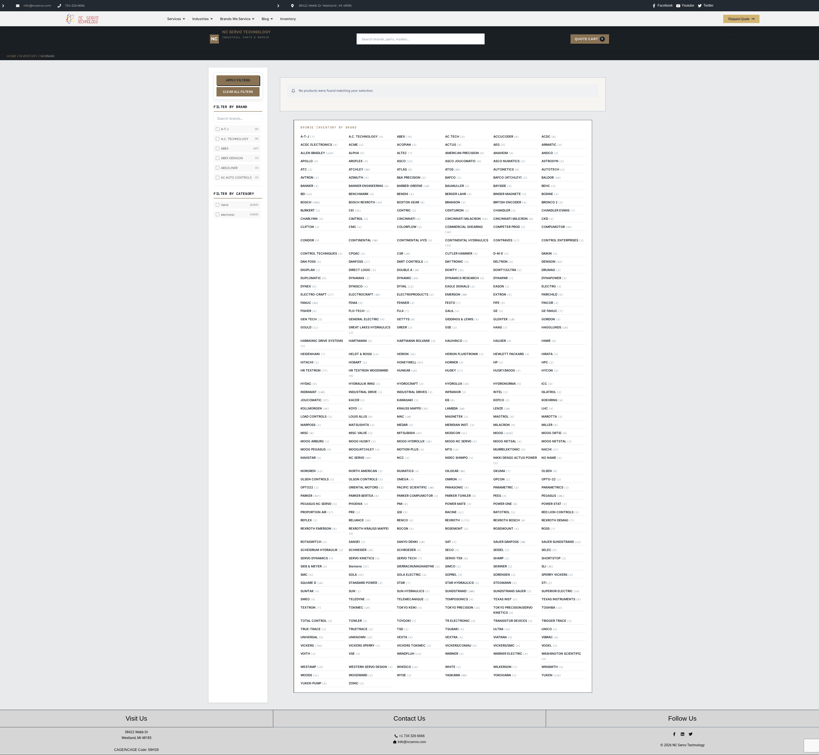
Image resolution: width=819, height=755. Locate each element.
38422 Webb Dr (136, 732)
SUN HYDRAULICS (413, 591)
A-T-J (307, 136)
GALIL (452, 311)
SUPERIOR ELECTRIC (560, 591)
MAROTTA (552, 416)
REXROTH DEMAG (558, 520)
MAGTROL (503, 416)
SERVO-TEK (456, 558)
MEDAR (405, 425)
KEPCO (501, 400)
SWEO (308, 599)
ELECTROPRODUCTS (415, 294)
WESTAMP (312, 667)
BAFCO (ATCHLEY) (510, 177)
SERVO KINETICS (364, 558)
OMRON (453, 479)
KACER (356, 400)
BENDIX (405, 194)
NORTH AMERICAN (365, 471)
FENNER (405, 303)
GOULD (309, 327)
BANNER (309, 186)
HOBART (358, 362)
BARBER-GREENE (413, 186)
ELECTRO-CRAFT (317, 294)
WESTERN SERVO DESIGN (370, 667)
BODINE (550, 194)
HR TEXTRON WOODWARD (368, 373)
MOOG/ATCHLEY (364, 449)
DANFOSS (359, 262)
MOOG (503, 433)
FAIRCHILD (552, 294)
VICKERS (311, 645)
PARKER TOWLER (460, 496)
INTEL (500, 392)
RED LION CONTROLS (560, 512)
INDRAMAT (313, 392)
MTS (452, 449)
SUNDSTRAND (460, 591)
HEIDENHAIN (313, 354)
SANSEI (357, 542)
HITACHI (310, 362)
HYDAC (309, 384)
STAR (403, 583)
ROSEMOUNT (506, 529)
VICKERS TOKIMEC (414, 645)
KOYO (355, 408)
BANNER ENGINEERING (369, 186)
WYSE (404, 675)
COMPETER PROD (509, 227)
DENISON (552, 262)
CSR (403, 253)
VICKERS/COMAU (461, 645)
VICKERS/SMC (506, 645)
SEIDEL (501, 550)
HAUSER (502, 341)
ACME (356, 145)
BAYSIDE (502, 186)
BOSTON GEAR (410, 202)
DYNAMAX (359, 278)
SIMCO (453, 566)
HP (498, 362)
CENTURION (457, 210)
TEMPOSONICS (459, 599)
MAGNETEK (456, 416)
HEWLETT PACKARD (511, 354)
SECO (452, 550)
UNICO (549, 629)
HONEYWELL (410, 362)
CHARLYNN (312, 219)
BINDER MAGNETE (509, 194)
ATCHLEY (359, 169)
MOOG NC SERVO (461, 441)
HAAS (500, 327)
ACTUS (453, 145)
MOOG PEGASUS (316, 449)
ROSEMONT (456, 529)
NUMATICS (408, 471)
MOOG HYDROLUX (414, 441)
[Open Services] (184, 18)
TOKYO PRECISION (462, 607)
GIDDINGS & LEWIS (462, 319)
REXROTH (457, 520)
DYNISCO (358, 286)
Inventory (28, 56)
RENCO (405, 520)
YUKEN (551, 675)
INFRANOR (455, 392)
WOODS (310, 675)
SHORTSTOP (554, 558)
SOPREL (453, 575)
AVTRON (310, 177)
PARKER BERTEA (364, 496)
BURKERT (310, 210)
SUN (355, 591)
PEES (499, 496)
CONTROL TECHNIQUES (321, 253)
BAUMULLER (457, 186)
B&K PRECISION (411, 177)
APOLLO (309, 161)
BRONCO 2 (552, 202)
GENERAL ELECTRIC (366, 319)
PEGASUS (553, 496)
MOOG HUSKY (362, 441)
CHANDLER (504, 210)
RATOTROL (504, 512)
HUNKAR (407, 370)
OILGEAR (455, 471)
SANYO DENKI (411, 542)
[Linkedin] (682, 734)
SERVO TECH (409, 558)
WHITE (453, 667)
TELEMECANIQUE (413, 599)
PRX (354, 512)
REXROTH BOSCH (509, 520)
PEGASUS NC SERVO (319, 504)
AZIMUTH (359, 177)
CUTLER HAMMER (461, 253)
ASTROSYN (553, 161)
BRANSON (455, 202)
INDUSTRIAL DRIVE (365, 392)
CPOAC (357, 253)
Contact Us (409, 718)
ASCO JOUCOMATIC (463, 161)
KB (450, 400)
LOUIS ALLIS (360, 416)
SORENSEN (504, 575)
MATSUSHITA (361, 425)
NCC (403, 458)
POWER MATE (458, 504)
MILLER (550, 425)
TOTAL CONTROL (316, 621)
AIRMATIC (552, 145)
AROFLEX (358, 161)
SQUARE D (312, 583)
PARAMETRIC (505, 487)
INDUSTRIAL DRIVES (414, 392)
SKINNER (502, 566)
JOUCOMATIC (314, 400)
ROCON (405, 529)
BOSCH (310, 202)
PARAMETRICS (555, 487)
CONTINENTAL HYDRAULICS (466, 242)
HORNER (454, 362)
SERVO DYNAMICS (317, 558)
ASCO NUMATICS (509, 161)
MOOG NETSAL (507, 441)
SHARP (501, 558)
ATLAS (404, 169)
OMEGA (405, 479)
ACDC (549, 136)
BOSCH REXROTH (365, 202)
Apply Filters (238, 80)
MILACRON (504, 425)
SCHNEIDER (361, 550)
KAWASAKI (407, 400)
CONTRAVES (506, 240)
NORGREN (311, 471)
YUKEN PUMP (314, 683)
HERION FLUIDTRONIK (464, 354)
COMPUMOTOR (557, 227)
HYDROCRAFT (410, 384)
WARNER (454, 654)
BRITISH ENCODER (509, 202)
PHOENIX (358, 504)
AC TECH (455, 136)
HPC (547, 362)
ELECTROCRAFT (364, 294)
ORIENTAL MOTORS (366, 487)
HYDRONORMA (507, 384)
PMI (402, 504)
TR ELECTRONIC (460, 621)
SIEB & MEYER (314, 566)
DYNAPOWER (554, 278)
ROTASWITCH (314, 542)
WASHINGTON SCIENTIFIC (561, 656)
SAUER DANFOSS (509, 542)
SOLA (356, 575)
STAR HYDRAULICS (462, 583)
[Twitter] (691, 734)
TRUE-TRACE (313, 629)
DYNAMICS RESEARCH (464, 278)
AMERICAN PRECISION (464, 153)
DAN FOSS (311, 262)
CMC (355, 227)
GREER (404, 327)
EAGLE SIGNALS (460, 286)
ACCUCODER (505, 136)
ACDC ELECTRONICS (319, 145)
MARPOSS (311, 425)
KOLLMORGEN (315, 408)
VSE (354, 654)
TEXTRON (311, 607)
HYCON (550, 370)
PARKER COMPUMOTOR (417, 496)
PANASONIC (457, 487)
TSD (402, 629)
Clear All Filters (238, 91)
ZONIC (356, 683)
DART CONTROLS (412, 262)
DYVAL (405, 286)
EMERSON (456, 294)
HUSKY (454, 370)
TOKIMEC (359, 607)
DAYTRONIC (457, 262)
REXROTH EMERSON (319, 529)
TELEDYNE (359, 599)
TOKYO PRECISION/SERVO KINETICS (513, 610)
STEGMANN (505, 583)
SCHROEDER (409, 550)
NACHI (550, 449)
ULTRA (501, 629)
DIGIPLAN (310, 270)
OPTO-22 (551, 479)
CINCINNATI (409, 219)
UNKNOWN (360, 637)
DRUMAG (551, 270)
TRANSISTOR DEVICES (512, 621)
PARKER (311, 496)
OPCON (501, 479)
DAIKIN (549, 253)
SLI (547, 566)
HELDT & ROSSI (364, 354)
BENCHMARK (361, 194)
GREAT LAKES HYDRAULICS (369, 329)
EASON (501, 286)
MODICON (456, 433)
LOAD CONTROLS (316, 416)
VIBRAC (550, 637)
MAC (404, 416)
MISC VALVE (360, 433)
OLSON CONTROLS (366, 479)
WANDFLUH (409, 654)
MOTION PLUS (410, 449)
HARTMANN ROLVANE (416, 341)
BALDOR (551, 177)
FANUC (309, 303)
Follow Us (682, 718)
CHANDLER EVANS (558, 210)
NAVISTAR (311, 458)
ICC (547, 384)
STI (547, 583)
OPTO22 (309, 487)
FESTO (452, 303)
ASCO (404, 161)
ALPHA (356, 153)
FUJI (403, 311)
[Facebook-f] (674, 734)
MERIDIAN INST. (459, 425)
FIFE (499, 303)
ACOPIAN (406, 145)
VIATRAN (502, 637)
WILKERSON (505, 667)
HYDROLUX (457, 384)
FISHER (309, 311)
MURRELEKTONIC (509, 449)
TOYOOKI (406, 621)
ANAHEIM (503, 153)
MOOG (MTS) (554, 433)
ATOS (452, 169)
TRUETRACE (361, 629)
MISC (307, 433)
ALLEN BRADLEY (317, 153)
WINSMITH (552, 667)
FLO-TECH (359, 311)
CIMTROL (358, 219)
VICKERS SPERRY (364, 645)
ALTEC (404, 153)
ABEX (404, 136)
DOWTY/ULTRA (507, 270)
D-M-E (500, 253)
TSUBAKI (454, 629)
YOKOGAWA (504, 675)
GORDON (551, 319)
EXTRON (502, 294)
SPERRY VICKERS (557, 575)
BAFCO (453, 177)
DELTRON (503, 262)
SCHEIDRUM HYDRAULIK (322, 550)
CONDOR (310, 240)
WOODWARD (361, 675)
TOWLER (358, 621)
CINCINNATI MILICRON (513, 219)
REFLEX (309, 520)
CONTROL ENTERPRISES (563, 240)
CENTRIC (406, 210)
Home (11, 56)
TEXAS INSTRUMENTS (561, 599)
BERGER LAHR (458, 194)
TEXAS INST (505, 599)
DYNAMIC (407, 278)
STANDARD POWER (365, 583)
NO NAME (552, 458)
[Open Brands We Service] (253, 18)
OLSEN (549, 471)
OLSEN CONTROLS (317, 479)
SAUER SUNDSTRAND (561, 542)
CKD (547, 219)
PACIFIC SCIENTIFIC (415, 487)
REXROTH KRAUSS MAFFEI (369, 531)
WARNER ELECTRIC (510, 654)
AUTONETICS (506, 169)
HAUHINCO (456, 341)
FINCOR (550, 303)
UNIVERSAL (312, 637)
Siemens (359, 566)
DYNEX (308, 286)
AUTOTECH (553, 169)
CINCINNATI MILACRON (466, 219)
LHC (547, 408)
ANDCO (550, 153)
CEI (355, 210)
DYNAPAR (503, 278)
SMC (307, 575)
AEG (499, 145)
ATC (306, 169)
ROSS (548, 529)
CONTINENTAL (363, 240)
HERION (406, 354)
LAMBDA (455, 408)
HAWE (549, 341)
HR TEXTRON (314, 370)
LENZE (501, 408)
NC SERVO (360, 458)
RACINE (454, 512)
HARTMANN (360, 341)
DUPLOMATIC (313, 278)
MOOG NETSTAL (557, 441)
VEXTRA (454, 637)
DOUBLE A (408, 270)
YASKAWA (456, 675)
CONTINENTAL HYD (414, 240)
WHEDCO (407, 667)
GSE (451, 327)
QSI (402, 512)
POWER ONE (505, 504)
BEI (306, 194)
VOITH (308, 654)
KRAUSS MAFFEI (412, 408)
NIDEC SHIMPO (459, 458)
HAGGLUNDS (555, 327)
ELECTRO (551, 286)
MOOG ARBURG (315, 441)
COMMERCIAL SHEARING (464, 229)
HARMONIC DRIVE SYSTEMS (322, 343)
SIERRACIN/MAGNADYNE (418, 566)
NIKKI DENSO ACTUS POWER (515, 460)
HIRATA (550, 354)
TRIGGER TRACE (557, 621)
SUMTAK (310, 591)
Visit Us (136, 718)
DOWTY (454, 270)
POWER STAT (554, 504)
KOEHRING (552, 400)
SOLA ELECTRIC (411, 575)
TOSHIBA (552, 607)
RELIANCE (360, 520)
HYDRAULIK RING (364, 384)
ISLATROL (551, 392)
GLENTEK (504, 319)
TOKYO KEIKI (409, 607)
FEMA (356, 303)
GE (498, 311)
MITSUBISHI (409, 433)
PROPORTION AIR (317, 512)
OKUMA (501, 471)
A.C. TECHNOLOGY (366, 136)
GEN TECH (311, 319)
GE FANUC (552, 311)
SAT (450, 542)
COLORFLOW (409, 227)
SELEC (549, 550)
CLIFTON (310, 227)
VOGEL (549, 645)
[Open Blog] (271, 18)
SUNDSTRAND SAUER (512, 591)
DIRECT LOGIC (362, 270)
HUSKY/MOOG (506, 370)
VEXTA (404, 637)
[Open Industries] (211, 18)
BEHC (548, 186)
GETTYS (406, 319)
